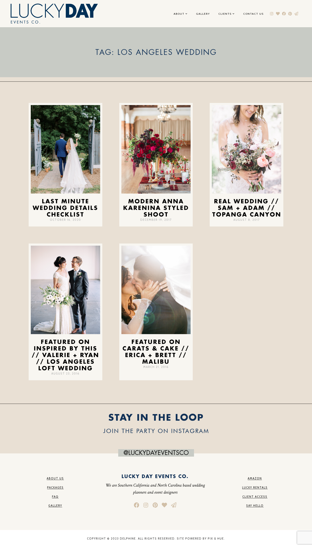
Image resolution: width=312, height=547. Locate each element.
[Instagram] (272, 14)
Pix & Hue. (216, 538)
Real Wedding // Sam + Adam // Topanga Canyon (246, 207)
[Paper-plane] (296, 14)
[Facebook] (284, 14)
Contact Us (253, 14)
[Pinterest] (290, 14)
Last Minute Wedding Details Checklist (65, 207)
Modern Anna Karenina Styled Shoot (156, 207)
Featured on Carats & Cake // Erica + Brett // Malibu (155, 351)
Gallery (203, 14)
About (179, 14)
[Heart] (278, 14)
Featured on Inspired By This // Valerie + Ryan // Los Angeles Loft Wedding (65, 355)
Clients (225, 14)
